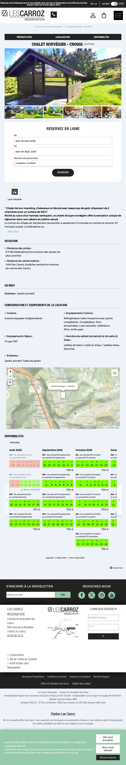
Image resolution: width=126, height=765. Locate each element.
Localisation (63, 37)
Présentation (24, 37)
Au (15, 146)
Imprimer (118, 568)
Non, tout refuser (108, 749)
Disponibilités (101, 37)
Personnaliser (108, 757)
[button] (105, 15)
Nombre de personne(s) (26, 158)
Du (15, 135)
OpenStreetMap (113, 427)
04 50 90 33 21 (15, 636)
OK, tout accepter (108, 739)
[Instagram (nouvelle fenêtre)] (101, 595)
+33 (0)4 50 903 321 (54, 15)
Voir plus (13, 231)
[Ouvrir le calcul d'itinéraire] (10, 382)
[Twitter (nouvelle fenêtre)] (91, 595)
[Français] (93, 4)
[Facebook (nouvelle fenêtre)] (81, 595)
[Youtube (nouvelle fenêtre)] (111, 595)
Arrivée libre (15, 442)
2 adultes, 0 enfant (25, 163)
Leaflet (101, 427)
